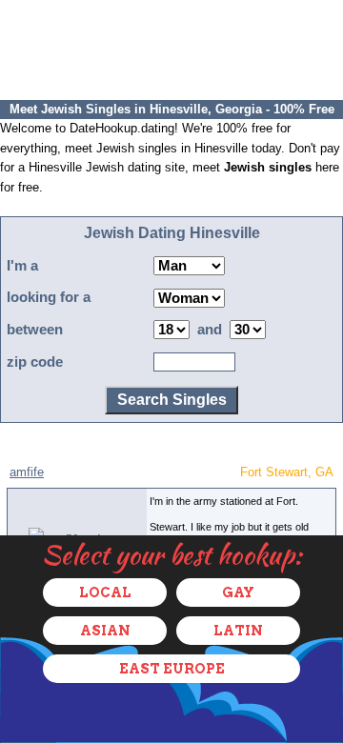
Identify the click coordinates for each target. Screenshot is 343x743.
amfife (27, 472)
